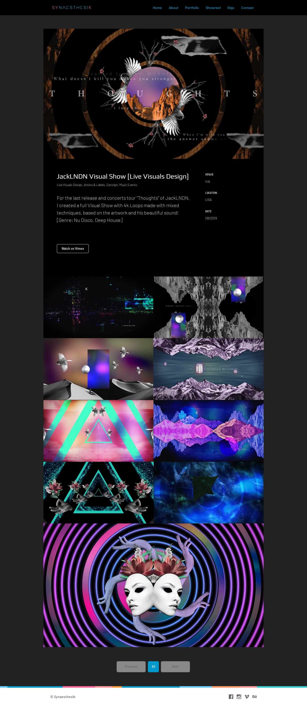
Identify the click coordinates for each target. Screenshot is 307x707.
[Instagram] (239, 696)
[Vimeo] (247, 696)
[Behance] (254, 696)
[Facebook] (231, 696)
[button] (131, 666)
